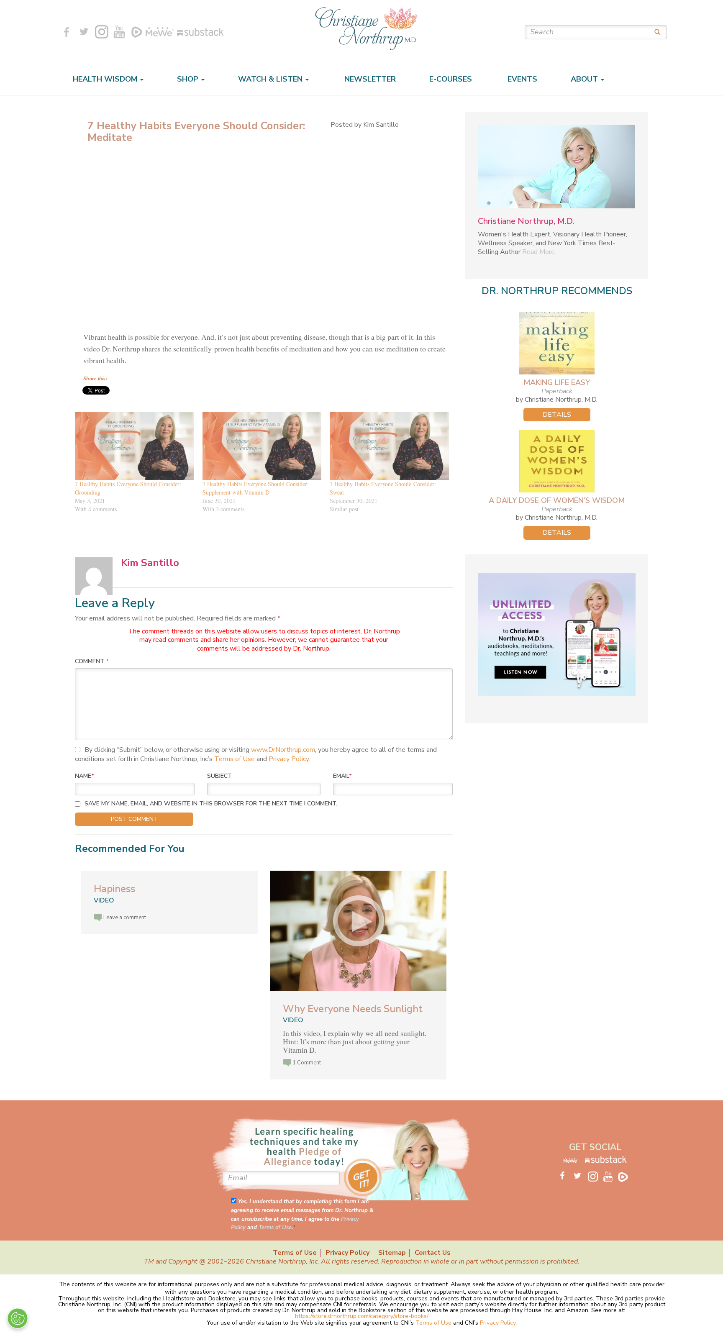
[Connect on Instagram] (101, 32)
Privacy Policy (289, 759)
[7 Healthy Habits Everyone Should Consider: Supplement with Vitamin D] (262, 446)
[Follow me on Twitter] (84, 32)
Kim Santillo (150, 562)
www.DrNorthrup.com (283, 749)
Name (84, 776)
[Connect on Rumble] (137, 32)
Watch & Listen (271, 79)
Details (557, 414)
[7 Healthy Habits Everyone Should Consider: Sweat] (389, 446)
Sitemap (392, 1253)
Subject (219, 776)
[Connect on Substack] (198, 32)
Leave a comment (124, 917)
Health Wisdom (106, 79)
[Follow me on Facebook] (66, 32)
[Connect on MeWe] (160, 32)
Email (342, 776)
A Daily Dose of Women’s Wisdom (557, 500)
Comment (92, 661)
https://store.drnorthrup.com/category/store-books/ (361, 1316)
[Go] (654, 31)
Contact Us (433, 1253)
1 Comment (306, 1062)
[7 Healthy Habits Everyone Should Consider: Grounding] (134, 446)
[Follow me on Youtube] (119, 32)
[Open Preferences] (17, 1318)
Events (521, 79)
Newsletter (369, 79)
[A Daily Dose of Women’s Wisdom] (557, 461)
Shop (188, 79)
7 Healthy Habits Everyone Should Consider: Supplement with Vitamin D (256, 488)
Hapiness (114, 888)
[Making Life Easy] (557, 343)
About (585, 79)
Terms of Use (234, 759)
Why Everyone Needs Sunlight (353, 1008)
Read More (538, 251)
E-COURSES (450, 79)
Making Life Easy (556, 382)
